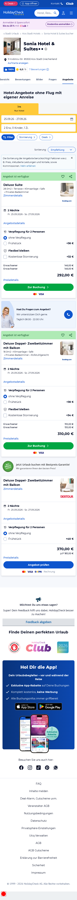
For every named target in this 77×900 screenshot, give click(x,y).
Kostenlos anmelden (58, 24)
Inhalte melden (38, 791)
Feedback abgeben (38, 622)
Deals (9, 3)
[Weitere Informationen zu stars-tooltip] (45, 49)
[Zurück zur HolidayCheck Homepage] (14, 13)
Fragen (53, 79)
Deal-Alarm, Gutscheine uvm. (38, 798)
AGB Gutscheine (38, 850)
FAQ (38, 783)
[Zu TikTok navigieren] (38, 767)
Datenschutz (39, 820)
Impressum (38, 872)
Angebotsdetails (14, 223)
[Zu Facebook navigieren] (21, 767)
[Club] (23, 26)
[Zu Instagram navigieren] (30, 767)
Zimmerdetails (12, 195)
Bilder (39, 79)
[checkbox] (38, 256)
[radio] (38, 237)
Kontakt (55, 3)
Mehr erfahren (28, 166)
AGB (38, 843)
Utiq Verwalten (38, 835)
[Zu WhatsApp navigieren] (56, 767)
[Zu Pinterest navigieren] (47, 767)
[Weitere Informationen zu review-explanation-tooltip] (47, 69)
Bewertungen (22, 79)
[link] (63, 13)
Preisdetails (10, 280)
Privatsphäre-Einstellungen (38, 828)
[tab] (19, 108)
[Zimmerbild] (67, 190)
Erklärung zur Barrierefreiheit (38, 857)
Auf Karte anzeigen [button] (18, 63)
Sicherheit (38, 865)
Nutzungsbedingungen (38, 813)
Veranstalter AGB (38, 806)
